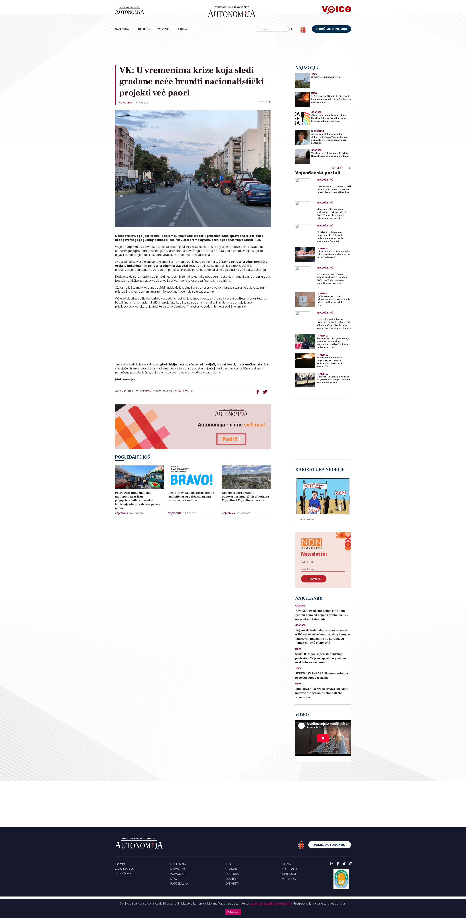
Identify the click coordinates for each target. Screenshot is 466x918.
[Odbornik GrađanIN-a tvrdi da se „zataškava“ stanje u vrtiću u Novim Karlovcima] (305, 380)
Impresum (288, 874)
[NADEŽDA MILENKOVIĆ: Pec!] (302, 80)
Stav (314, 74)
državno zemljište (184, 391)
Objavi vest (289, 879)
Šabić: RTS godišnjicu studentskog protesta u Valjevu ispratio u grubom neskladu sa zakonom (320, 658)
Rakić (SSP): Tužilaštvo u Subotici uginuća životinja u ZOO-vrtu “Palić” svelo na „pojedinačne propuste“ (332, 279)
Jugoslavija (179, 884)
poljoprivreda (143, 391)
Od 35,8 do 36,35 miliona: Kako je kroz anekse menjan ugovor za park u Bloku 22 (333, 254)
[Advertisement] (233, 49)
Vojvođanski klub (124, 391)
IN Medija (322, 248)
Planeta (231, 879)
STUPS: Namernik (304, 519)
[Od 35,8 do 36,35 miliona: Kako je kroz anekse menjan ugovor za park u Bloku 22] (305, 254)
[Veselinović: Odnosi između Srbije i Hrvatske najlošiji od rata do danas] (302, 156)
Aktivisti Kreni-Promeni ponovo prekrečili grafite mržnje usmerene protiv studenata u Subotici (330, 236)
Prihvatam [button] (233, 912)
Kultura (232, 874)
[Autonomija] (232, 11)
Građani (316, 112)
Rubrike (142, 29)
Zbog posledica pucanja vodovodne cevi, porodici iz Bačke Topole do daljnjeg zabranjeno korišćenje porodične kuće (332, 214)
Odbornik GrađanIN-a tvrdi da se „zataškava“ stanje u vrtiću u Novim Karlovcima (333, 379)
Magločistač (325, 179)
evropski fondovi (163, 391)
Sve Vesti (163, 29)
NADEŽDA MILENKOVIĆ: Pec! (326, 77)
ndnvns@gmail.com (126, 873)
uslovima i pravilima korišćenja (270, 903)
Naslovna (122, 29)
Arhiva (182, 29)
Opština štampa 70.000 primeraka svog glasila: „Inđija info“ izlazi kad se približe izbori (333, 301)
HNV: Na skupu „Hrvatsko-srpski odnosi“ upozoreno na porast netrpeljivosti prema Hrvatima (334, 189)
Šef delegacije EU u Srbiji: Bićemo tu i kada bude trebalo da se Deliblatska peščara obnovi (331, 99)
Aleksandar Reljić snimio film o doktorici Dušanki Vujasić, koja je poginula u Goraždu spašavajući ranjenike (329, 138)
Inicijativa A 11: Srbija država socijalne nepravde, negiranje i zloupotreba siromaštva (321, 693)
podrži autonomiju (331, 29)
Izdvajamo (317, 131)
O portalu (289, 869)
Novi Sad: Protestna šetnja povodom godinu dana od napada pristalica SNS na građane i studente (321, 615)
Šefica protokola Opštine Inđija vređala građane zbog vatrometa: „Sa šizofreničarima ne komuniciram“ (334, 343)
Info (314, 93)
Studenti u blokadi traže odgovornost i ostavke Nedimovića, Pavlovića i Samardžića (330, 362)
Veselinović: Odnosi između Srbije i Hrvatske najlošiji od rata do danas (330, 154)
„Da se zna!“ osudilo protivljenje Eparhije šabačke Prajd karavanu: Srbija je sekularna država (329, 118)
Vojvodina (125, 102)
